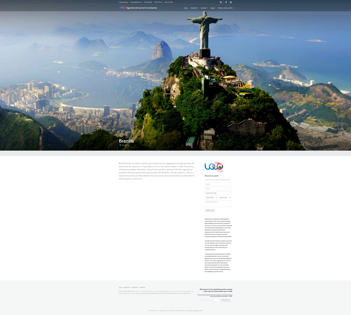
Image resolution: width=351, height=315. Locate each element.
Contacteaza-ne (123, 2)
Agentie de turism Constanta (141, 7)
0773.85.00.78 (148, 2)
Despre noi (127, 287)
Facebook (142, 287)
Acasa (186, 8)
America (125, 145)
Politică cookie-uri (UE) (225, 8)
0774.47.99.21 (158, 2)
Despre (212, 8)
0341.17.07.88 (169, 2)
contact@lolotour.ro (136, 2)
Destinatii (194, 8)
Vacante (203, 8)
